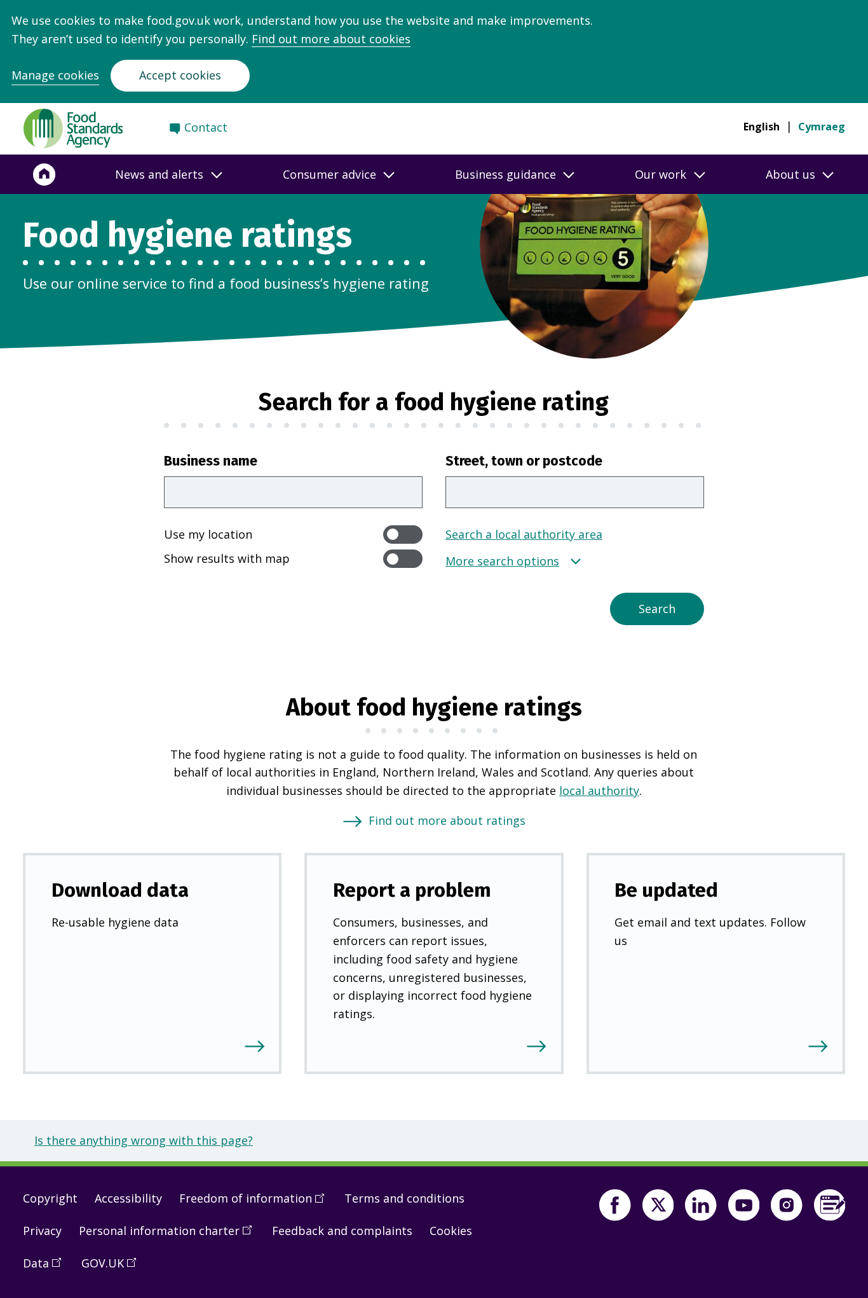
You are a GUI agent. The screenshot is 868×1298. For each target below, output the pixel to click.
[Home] (44, 174)
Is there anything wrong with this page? (143, 1140)
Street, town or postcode (523, 461)
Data (46, 1268)
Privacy (42, 1230)
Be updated (666, 890)
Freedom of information (256, 1203)
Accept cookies (180, 75)
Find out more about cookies (331, 38)
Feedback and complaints (342, 1230)
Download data (120, 890)
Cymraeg (821, 127)
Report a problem (412, 890)
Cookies (451, 1230)
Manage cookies (55, 75)
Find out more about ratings (447, 820)
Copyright (50, 1198)
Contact (205, 127)
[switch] (403, 534)
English (761, 127)
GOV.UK (113, 1268)
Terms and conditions (404, 1198)
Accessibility (128, 1198)
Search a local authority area (523, 534)
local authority (599, 790)
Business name (210, 461)
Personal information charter (170, 1235)
